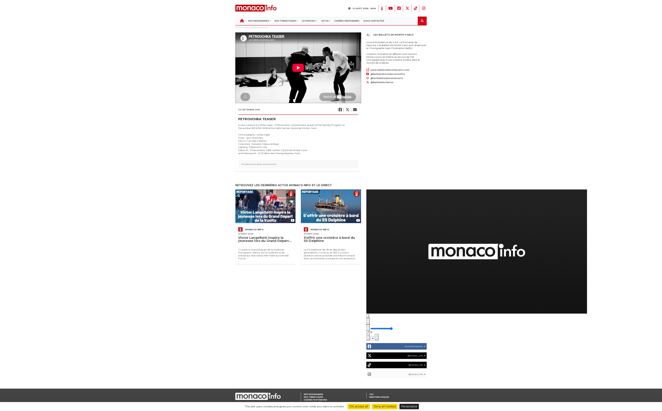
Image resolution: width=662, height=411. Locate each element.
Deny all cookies (385, 406)
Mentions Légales (379, 397)
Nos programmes (313, 394)
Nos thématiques (313, 397)
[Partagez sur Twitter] (347, 109)
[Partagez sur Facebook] (340, 109)
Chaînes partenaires (315, 400)
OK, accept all (358, 406)
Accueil (238, 27)
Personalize (409, 406)
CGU (371, 394)
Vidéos (246, 27)
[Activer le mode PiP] (368, 337)
